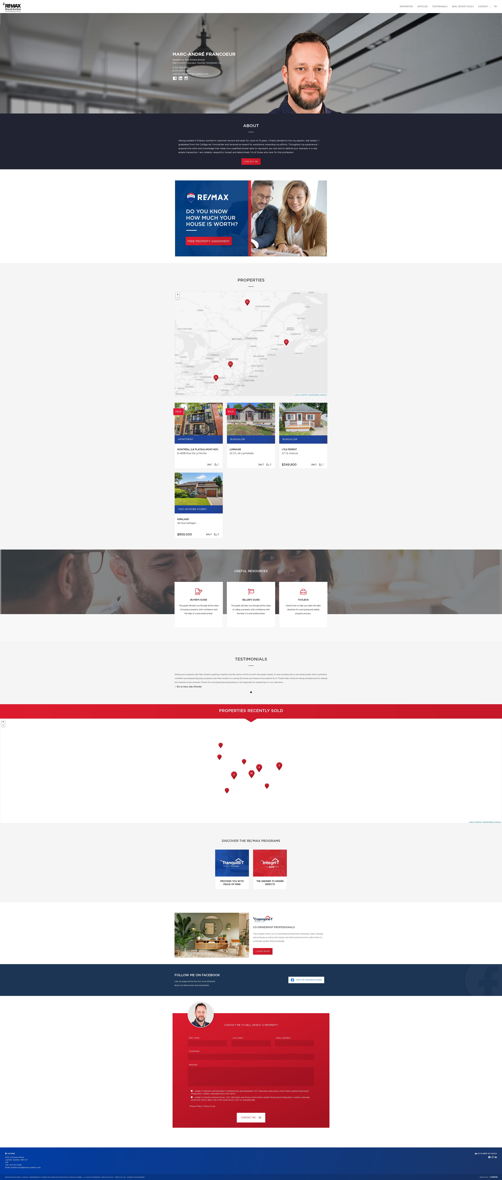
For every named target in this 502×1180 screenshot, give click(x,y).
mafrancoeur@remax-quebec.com (190, 74)
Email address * (283, 1038)
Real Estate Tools (463, 7)
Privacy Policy (196, 1106)
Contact (483, 7)
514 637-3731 (181, 71)
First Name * (195, 1038)
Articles (422, 7)
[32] (251, 778)
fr (495, 7)
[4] (259, 772)
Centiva (493, 1177)
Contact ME (248, 1118)
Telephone (194, 1051)
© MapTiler (303, 395)
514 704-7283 (182, 68)
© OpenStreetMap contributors (317, 395)
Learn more (263, 951)
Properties (406, 7)
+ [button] (177, 294)
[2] (279, 770)
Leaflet (296, 395)
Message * (193, 1065)
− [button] (177, 297)
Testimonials (439, 7)
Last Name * (238, 1038)
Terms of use (209, 1106)
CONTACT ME (251, 162)
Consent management (136, 1177)
